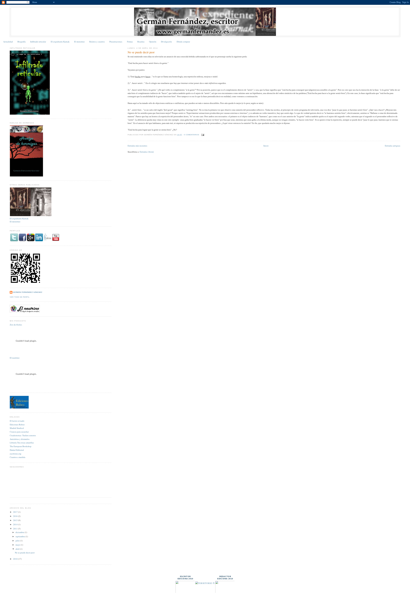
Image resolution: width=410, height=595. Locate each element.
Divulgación (166, 41)
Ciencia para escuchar (19, 431)
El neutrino (15, 357)
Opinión (152, 41)
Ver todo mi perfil (20, 297)
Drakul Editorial (17, 450)
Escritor (185, 576)
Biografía (21, 41)
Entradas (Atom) (147, 151)
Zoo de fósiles (16, 324)
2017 (15, 511)
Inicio (266, 145)
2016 (15, 516)
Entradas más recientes (137, 145)
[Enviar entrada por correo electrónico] (202, 135)
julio (18, 540)
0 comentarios (191, 135)
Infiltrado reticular (38, 41)
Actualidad (8, 41)
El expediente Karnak (60, 41)
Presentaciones (115, 41)
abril (18, 548)
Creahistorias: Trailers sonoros (23, 435)
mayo (18, 544)
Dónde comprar (183, 41)
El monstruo (79, 41)
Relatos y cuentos (97, 41)
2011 (15, 528)
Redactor (225, 576)
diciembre (20, 532)
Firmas (130, 41)
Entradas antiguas (392, 145)
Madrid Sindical (17, 428)
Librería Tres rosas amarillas (22, 442)
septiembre (20, 536)
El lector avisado (17, 420)
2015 (15, 520)
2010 (15, 558)
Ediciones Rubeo (17, 424)
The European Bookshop (20, 446)
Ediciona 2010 (185, 579)
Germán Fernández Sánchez (27, 292)
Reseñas (140, 41)
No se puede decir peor (141, 52)
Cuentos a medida (17, 457)
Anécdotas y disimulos (19, 439)
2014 (15, 524)
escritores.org (15, 453)
